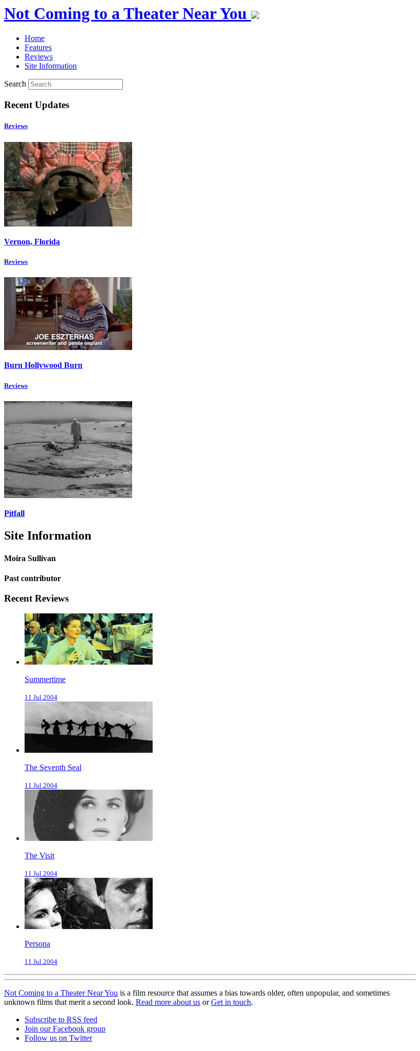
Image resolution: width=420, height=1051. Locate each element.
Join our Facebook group (65, 1028)
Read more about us (168, 1002)
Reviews (16, 126)
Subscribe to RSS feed (61, 1019)
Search (15, 83)
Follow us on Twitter (58, 1038)
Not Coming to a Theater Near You (61, 992)
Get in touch (231, 1002)
